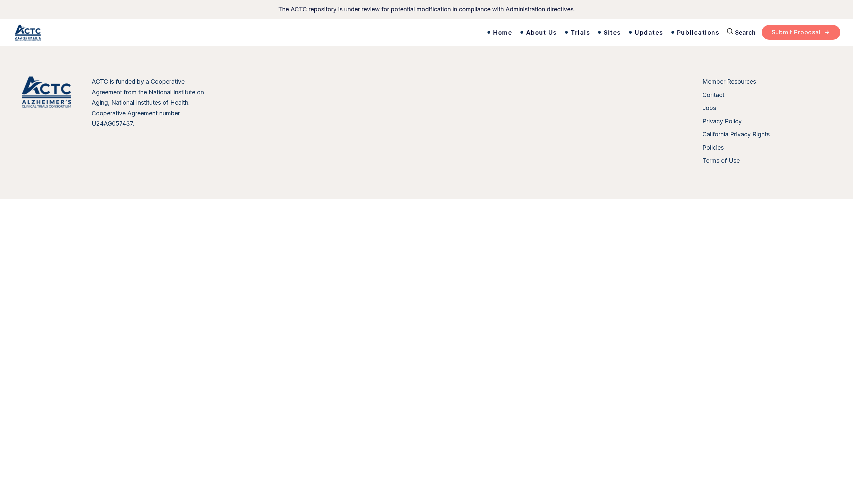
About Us (541, 32)
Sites (612, 32)
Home (502, 32)
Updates (649, 32)
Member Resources (729, 81)
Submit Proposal (796, 32)
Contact (713, 94)
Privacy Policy (722, 121)
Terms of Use (721, 160)
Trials (580, 32)
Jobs (709, 107)
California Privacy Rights (736, 134)
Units (279, 25)
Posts (396, 25)
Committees (320, 25)
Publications (698, 32)
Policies (713, 147)
